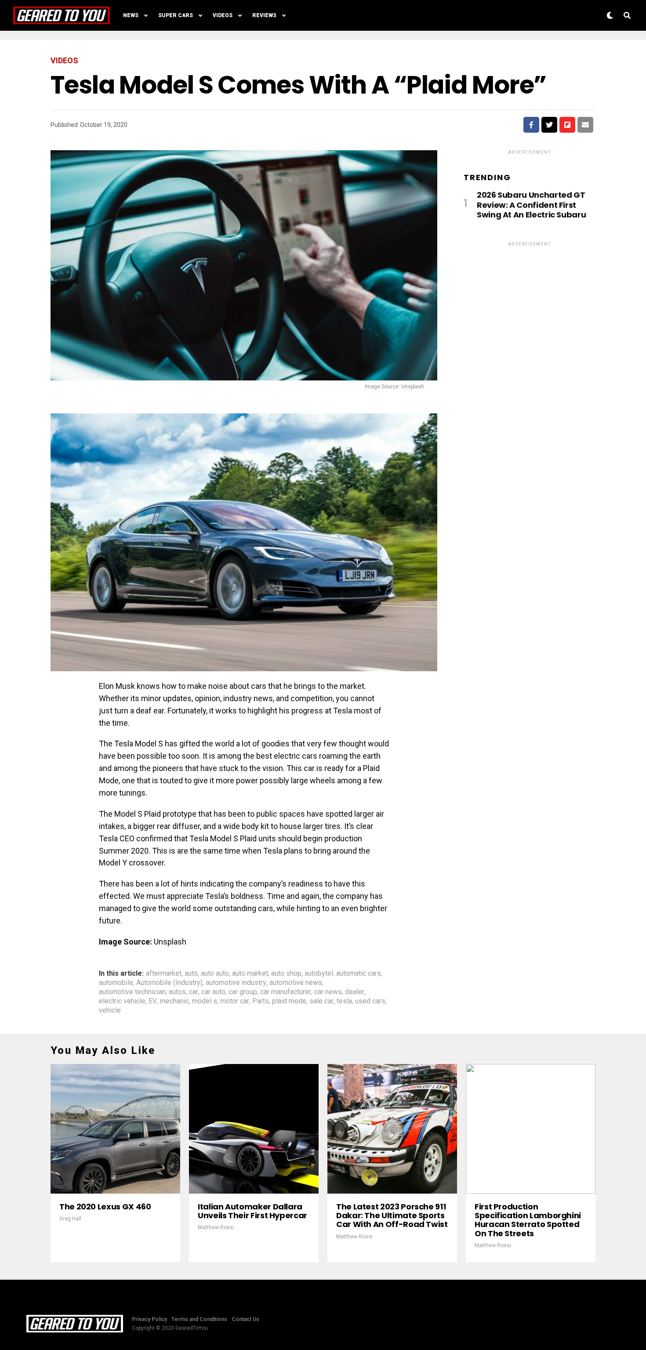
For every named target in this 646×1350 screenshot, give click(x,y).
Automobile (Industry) (169, 982)
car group (243, 991)
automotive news (295, 982)
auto (191, 973)
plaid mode (289, 1001)
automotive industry (236, 982)
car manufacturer (285, 991)
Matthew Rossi (216, 1227)
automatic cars (358, 973)
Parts (260, 1001)
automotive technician (132, 991)
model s (204, 1001)
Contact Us (245, 1319)
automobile (116, 982)
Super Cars (175, 15)
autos (177, 991)
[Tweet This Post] (549, 125)
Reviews (264, 15)
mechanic (174, 1001)
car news (328, 991)
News (130, 15)
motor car (234, 1001)
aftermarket (163, 973)
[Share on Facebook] (531, 125)
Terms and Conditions (199, 1319)
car (193, 991)
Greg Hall (70, 1219)
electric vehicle (122, 1001)
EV (153, 1001)
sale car (321, 1001)
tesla (344, 1001)
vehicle (110, 1010)
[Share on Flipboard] (567, 125)
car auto (213, 991)
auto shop (286, 973)
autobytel (319, 973)
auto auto (215, 973)
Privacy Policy (149, 1319)
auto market (250, 973)
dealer (354, 991)
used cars (370, 1001)
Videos (222, 15)
